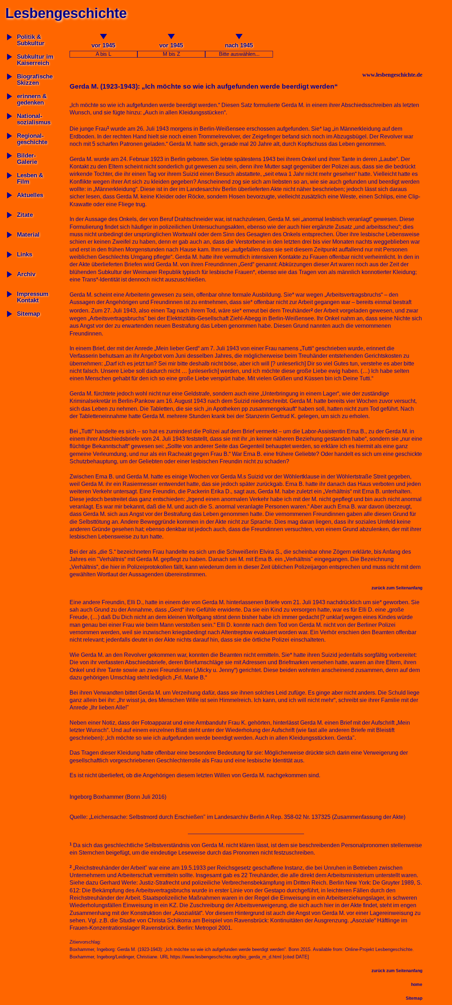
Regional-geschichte (32, 138)
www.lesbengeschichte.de (392, 75)
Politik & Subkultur (30, 40)
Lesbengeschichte (66, 13)
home (416, 984)
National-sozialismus (33, 119)
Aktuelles (30, 195)
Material (28, 234)
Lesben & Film (30, 178)
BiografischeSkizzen (35, 79)
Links (24, 254)
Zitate (25, 215)
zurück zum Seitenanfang (396, 587)
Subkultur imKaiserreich (35, 59)
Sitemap (28, 313)
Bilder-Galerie (27, 158)
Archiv (26, 274)
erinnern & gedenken (32, 99)
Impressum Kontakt (32, 297)
